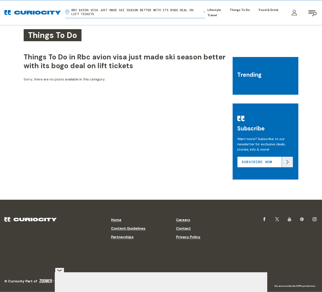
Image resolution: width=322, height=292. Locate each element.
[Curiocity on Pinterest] (302, 219)
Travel (212, 15)
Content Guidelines (128, 228)
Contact (183, 228)
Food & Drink (268, 10)
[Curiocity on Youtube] (289, 219)
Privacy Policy (188, 237)
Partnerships (122, 237)
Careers (183, 219)
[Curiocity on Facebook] (264, 219)
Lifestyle (214, 10)
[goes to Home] (32, 12)
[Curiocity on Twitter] (277, 219)
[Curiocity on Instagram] (315, 219)
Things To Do (240, 10)
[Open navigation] (313, 12)
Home (116, 219)
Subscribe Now (257, 162)
